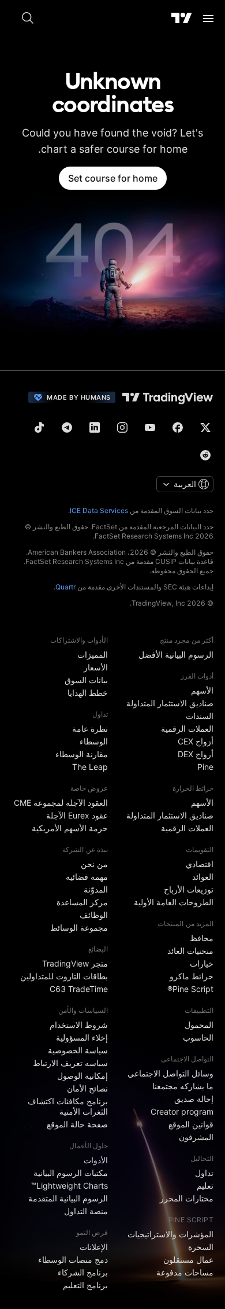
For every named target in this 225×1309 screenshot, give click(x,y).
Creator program (182, 1111)
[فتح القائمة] (208, 18)
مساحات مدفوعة (184, 1272)
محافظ (201, 938)
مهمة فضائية (87, 877)
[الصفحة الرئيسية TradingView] (181, 18)
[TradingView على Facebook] (178, 427)
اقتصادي (199, 864)
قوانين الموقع (190, 1124)
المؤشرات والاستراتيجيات (170, 1234)
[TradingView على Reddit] (205, 455)
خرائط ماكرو (191, 976)
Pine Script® (190, 989)
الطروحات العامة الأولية (173, 902)
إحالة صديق (193, 1099)
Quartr (65, 586)
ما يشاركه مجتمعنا (182, 1086)
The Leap (90, 767)
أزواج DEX (195, 754)
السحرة (200, 1247)
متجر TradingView (75, 963)
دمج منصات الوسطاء (73, 1259)
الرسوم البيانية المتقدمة (68, 1198)
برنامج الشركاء (83, 1272)
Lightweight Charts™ (69, 1185)
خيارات (201, 963)
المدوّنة (96, 889)
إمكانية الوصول (82, 1076)
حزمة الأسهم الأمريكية (70, 828)
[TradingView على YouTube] (150, 427)
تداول (204, 1173)
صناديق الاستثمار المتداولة (169, 703)
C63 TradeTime (79, 989)
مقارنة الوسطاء (81, 754)
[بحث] (27, 18)
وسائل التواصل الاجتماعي (170, 1073)
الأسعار (96, 667)
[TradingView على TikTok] (39, 427)
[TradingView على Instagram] (122, 427)
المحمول (199, 1025)
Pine (205, 767)
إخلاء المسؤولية (82, 1037)
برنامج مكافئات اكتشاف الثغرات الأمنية (68, 1106)
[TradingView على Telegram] (67, 427)
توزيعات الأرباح (188, 889)
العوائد (202, 877)
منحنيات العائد (190, 951)
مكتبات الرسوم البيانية (70, 1173)
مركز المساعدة (82, 902)
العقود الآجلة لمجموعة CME (61, 802)
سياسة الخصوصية (78, 1050)
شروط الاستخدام (79, 1025)
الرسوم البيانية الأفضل (175, 654)
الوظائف (94, 915)
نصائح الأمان (87, 1088)
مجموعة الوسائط (79, 927)
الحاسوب (198, 1037)
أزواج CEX (195, 741)
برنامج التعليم (85, 1285)
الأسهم (202, 690)
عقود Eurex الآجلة (77, 815)
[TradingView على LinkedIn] (95, 427)
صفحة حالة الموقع (77, 1124)
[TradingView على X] (205, 427)
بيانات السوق (86, 680)
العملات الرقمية (187, 728)
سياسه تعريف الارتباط (70, 1063)
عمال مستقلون (188, 1259)
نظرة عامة (90, 728)
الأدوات (96, 1160)
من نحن (94, 864)
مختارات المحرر (186, 1198)
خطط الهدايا (88, 693)
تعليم (205, 1185)
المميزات (92, 654)
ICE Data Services (99, 510)
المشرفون (196, 1137)
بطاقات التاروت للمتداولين (64, 976)
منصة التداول (86, 1211)
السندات (199, 716)
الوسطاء (94, 741)
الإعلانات (94, 1247)
